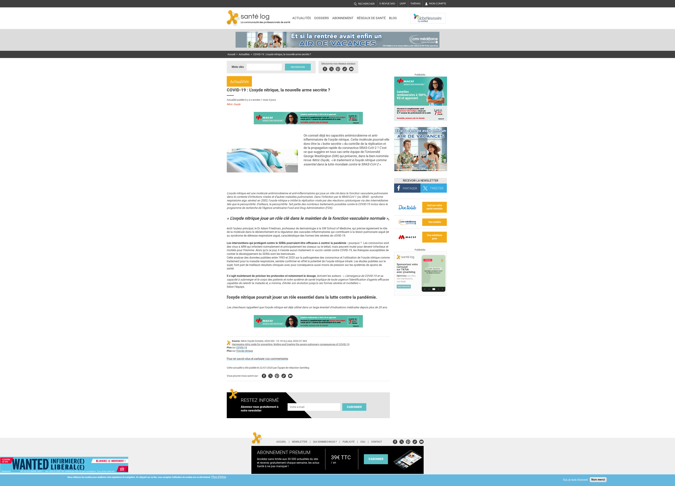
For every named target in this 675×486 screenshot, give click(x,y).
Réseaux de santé (371, 18)
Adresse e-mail (297, 401)
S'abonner (354, 407)
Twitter (331, 68)
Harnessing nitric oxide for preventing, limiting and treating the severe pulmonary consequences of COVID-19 (290, 344)
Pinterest (338, 68)
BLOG (393, 18)
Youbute (351, 68)
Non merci (598, 479)
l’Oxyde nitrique (244, 350)
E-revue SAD (387, 3)
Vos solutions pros (434, 237)
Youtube (290, 375)
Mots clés (238, 67)
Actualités (301, 18)
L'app (403, 3)
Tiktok (344, 68)
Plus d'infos (218, 477)
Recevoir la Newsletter (420, 180)
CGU (362, 442)
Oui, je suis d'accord (575, 479)
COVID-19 (241, 347)
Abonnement (342, 18)
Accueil (231, 54)
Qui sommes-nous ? (325, 442)
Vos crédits (434, 222)
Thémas (415, 3)
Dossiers (321, 18)
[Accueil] (233, 18)
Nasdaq (417, 15)
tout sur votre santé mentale (434, 207)
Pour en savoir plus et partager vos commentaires (257, 358)
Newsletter (299, 442)
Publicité (349, 442)
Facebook (325, 68)
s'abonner (375, 459)
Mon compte (437, 3)
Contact (376, 442)
